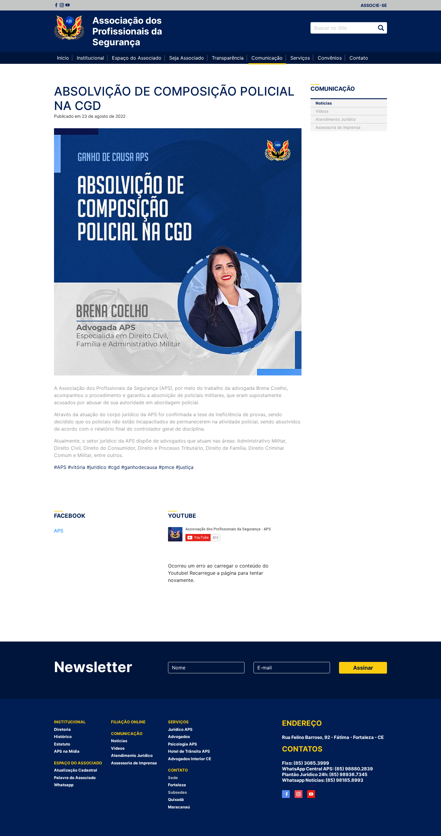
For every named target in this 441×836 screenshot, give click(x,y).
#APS (60, 467)
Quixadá (176, 799)
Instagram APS (298, 794)
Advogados (179, 736)
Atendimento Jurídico (336, 119)
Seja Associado (186, 58)
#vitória (75, 467)
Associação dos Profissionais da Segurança (127, 31)
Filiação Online (128, 721)
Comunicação (267, 58)
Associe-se (374, 5)
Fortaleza (177, 784)
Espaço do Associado (136, 58)
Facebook (56, 5)
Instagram (62, 5)
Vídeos (322, 111)
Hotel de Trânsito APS (189, 751)
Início (63, 58)
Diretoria (62, 729)
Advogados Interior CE (189, 758)
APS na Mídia (67, 751)
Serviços (300, 58)
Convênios (330, 58)
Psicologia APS (182, 744)
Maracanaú (179, 807)
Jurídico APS (180, 729)
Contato (359, 58)
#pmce (165, 467)
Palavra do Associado (75, 777)
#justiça (185, 467)
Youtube (67, 5)
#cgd (113, 467)
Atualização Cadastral (75, 770)
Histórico (63, 736)
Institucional (90, 58)
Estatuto (62, 744)
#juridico (95, 467)
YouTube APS (311, 794)
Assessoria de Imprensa (338, 127)
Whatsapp (64, 784)
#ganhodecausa (138, 467)
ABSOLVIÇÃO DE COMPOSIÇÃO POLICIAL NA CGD (174, 98)
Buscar (381, 28)
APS (58, 531)
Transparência (228, 58)
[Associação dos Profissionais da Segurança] (69, 28)
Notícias (324, 103)
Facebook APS (286, 794)
